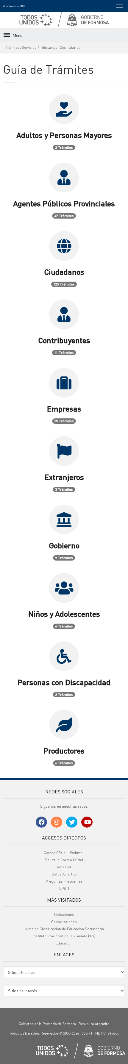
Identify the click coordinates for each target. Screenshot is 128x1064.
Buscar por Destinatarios (61, 47)
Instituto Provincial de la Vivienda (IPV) (64, 936)
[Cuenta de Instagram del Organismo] (56, 822)
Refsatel (64, 867)
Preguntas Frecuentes (64, 881)
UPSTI (64, 888)
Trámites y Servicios (21, 47)
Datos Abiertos (64, 874)
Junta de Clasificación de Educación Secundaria (64, 929)
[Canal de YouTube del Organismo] (87, 822)
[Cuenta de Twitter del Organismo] (71, 822)
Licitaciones (64, 914)
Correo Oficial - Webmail (64, 852)
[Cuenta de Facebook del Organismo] (41, 822)
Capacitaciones (64, 921)
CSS (85, 1033)
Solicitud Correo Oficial (64, 860)
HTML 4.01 (99, 1033)
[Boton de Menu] (119, 5)
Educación (64, 943)
